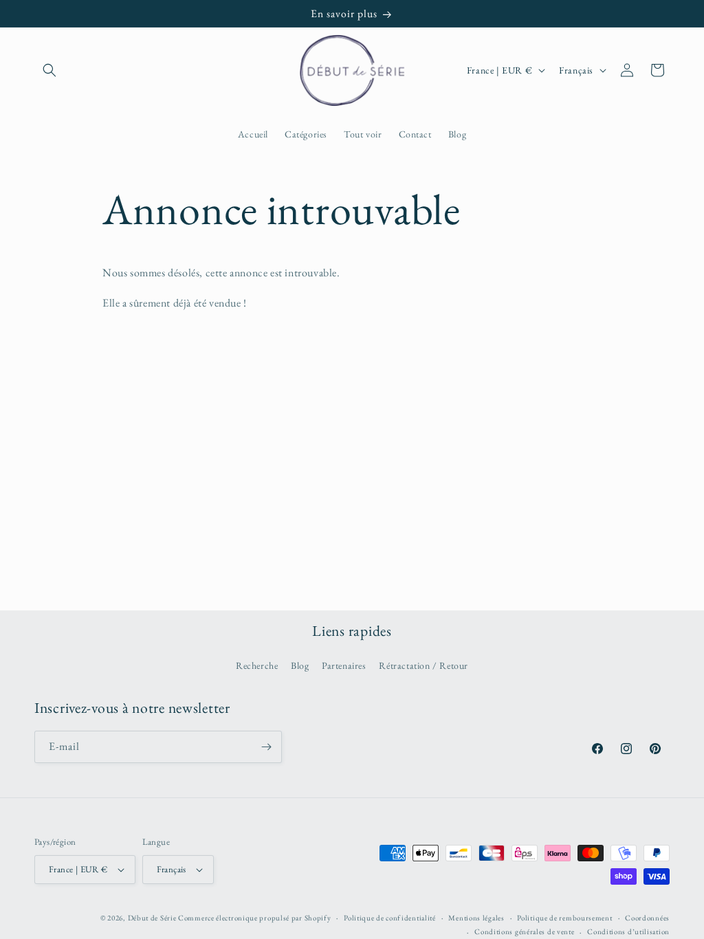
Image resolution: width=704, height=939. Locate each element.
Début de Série (152, 918)
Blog (300, 665)
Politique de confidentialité (390, 918)
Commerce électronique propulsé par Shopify (254, 918)
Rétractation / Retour (423, 665)
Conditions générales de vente (524, 931)
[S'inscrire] (266, 747)
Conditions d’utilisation (628, 931)
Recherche (257, 665)
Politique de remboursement (564, 918)
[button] (49, 70)
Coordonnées (647, 918)
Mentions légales (476, 918)
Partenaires (344, 665)
